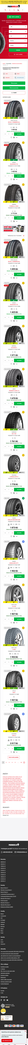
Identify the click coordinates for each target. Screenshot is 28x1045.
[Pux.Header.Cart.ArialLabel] (14, 10)
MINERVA (18, 788)
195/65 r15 (3, 866)
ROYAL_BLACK (6, 794)
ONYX (17, 789)
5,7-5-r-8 (12, 813)
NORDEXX (13, 789)
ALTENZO (10, 777)
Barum (2, 913)
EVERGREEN (5, 781)
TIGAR (17, 795)
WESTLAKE (18, 799)
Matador (2, 924)
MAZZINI (14, 788)
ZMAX (4, 802)
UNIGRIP (5, 799)
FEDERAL (11, 781)
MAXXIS (9, 788)
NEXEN (9, 789)
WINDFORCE (5, 800)
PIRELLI (13, 791)
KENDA (22, 784)
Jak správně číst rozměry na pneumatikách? (11, 955)
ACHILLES (5, 777)
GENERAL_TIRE (6, 783)
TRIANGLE (18, 797)
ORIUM (20, 789)
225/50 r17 (3, 881)
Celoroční (3, 944)
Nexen (2, 928)
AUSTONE (5, 778)
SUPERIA (9, 795)
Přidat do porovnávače (14, 137)
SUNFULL (5, 795)
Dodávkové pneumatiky (17, 63)
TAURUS (13, 795)
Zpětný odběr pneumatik (6, 979)
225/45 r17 (3, 864)
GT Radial (3, 920)
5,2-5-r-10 (22, 810)
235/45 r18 (3, 872)
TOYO (9, 797)
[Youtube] (7, 1000)
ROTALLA (21, 792)
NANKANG (5, 789)
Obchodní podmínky (5, 973)
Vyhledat (18, 50)
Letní (2, 939)
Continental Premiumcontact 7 (8, 894)
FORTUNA (15, 781)
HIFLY (14, 784)
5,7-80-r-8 (17, 813)
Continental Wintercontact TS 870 (8, 896)
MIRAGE (22, 788)
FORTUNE (20, 781)
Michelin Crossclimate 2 (6, 890)
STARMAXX (20, 794)
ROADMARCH (12, 792)
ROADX (17, 792)
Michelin (3, 926)
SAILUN (11, 794)
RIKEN (7, 792)
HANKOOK (10, 784)
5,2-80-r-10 (17, 812)
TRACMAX (13, 797)
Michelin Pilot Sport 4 (5, 898)
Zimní (2, 941)
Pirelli (2, 933)
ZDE (25, 2)
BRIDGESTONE (11, 778)
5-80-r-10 (12, 812)
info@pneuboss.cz (22, 852)
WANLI (8, 799)
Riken (2, 930)
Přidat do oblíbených (11, 137)
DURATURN (19, 780)
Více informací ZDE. (6, 1040)
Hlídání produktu (16, 137)
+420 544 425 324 (7, 852)
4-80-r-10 (5, 810)
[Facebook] (1, 1000)
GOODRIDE (12, 783)
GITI (2, 918)
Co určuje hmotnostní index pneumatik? (10, 953)
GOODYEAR (17, 783)
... (18, 762)
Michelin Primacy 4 (5, 902)
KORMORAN (5, 786)
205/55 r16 (3, 862)
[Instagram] (4, 1000)
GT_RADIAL (5, 784)
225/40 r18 (3, 868)
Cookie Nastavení (5, 983)
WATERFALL (13, 799)
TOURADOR (5, 797)
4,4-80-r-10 (9, 810)
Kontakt (2, 990)
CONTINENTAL (6, 780)
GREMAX (23, 783)
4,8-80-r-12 (21, 812)
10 (21, 762)
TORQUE (21, 795)
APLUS (13, 777)
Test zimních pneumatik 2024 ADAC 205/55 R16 (11, 960)
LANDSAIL (14, 786)
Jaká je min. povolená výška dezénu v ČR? (10, 957)
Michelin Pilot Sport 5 (5, 904)
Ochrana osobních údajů (6, 981)
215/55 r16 (3, 879)
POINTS (16, 791)
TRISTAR (23, 797)
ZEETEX (20, 800)
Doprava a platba (4, 975)
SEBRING (15, 794)
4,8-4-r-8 (17, 810)
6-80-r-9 (20, 813)
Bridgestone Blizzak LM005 (7, 907)
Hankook (3, 922)
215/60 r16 (3, 874)
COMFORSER (18, 778)
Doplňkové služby (5, 966)
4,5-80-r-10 (8, 812)
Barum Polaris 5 (4, 887)
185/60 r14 (3, 876)
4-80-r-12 (14, 810)
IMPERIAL (18, 784)
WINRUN (11, 800)
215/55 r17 (3, 870)
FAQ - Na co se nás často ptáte (8, 971)
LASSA (19, 786)
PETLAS (9, 791)
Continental (3, 916)
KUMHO (10, 786)
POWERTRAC (22, 791)
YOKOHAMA (15, 800)
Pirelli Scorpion (4, 900)
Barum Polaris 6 (4, 892)
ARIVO (17, 777)
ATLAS (20, 777)
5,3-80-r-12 (8, 813)
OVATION (5, 791)
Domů (4, 63)
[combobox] (18, 27)
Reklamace (3, 977)
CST (11, 780)
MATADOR (5, 788)
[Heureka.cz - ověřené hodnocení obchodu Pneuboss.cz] (4, 1011)
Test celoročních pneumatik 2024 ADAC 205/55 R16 (12, 951)
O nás (2, 992)
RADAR (4, 792)
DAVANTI (14, 780)
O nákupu (3, 969)
